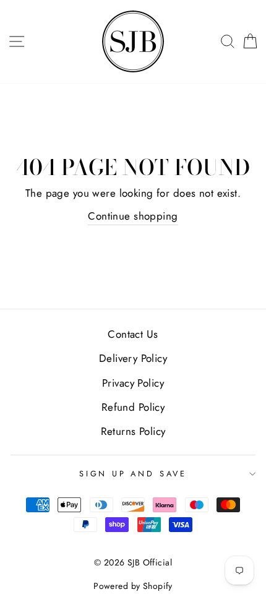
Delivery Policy (133, 358)
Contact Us (133, 334)
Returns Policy (133, 431)
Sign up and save (133, 473)
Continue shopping (133, 215)
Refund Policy (133, 407)
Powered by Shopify (133, 586)
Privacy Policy (133, 383)
